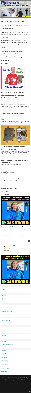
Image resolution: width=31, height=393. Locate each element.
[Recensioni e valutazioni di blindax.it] (4, 330)
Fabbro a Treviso (4, 341)
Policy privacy (3, 299)
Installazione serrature (4, 357)
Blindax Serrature (4, 295)
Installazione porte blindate (5, 361)
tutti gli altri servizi (14, 227)
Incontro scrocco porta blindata (5, 323)
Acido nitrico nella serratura (5, 335)
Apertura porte (3, 354)
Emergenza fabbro (4, 353)
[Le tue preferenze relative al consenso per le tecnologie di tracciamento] (29, 391)
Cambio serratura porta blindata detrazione (7, 311)
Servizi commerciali (4, 350)
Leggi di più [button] (14, 251)
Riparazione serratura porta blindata (25, 235)
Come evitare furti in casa (5, 290)
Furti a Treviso (3, 289)
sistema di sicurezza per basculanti (15, 230)
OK (28, 240)
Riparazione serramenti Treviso (5, 368)
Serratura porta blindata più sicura (6, 320)
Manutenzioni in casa (4, 367)
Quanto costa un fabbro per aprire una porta (7, 307)
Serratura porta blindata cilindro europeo (7, 314)
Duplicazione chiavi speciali (5, 360)
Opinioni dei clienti (4, 298)
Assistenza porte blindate (5, 364)
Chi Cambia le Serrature (4, 308)
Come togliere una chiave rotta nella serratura (7, 344)
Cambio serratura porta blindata (5, 235)
